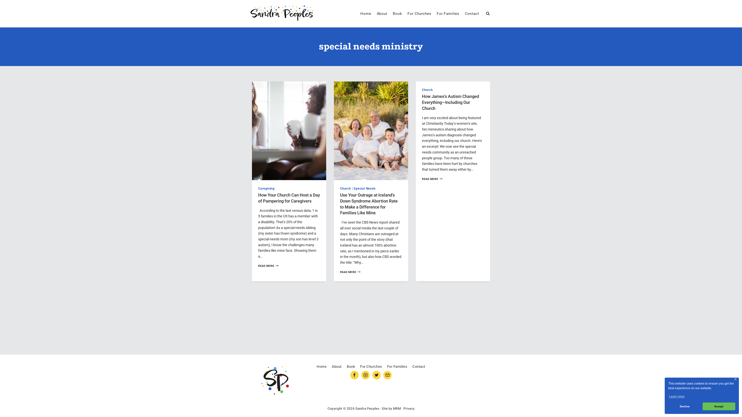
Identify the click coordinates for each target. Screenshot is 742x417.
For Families (448, 13)
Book (397, 13)
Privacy (408, 408)
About (382, 13)
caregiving (266, 188)
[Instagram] (365, 375)
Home (365, 13)
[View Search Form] (488, 13)
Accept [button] (718, 406)
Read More (268, 266)
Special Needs (364, 188)
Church (345, 188)
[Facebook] (354, 375)
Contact (472, 13)
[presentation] (289, 130)
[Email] (387, 375)
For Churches (419, 13)
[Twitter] (376, 375)
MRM (397, 408)
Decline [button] (685, 406)
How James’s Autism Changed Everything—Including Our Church (450, 102)
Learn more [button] (677, 396)
